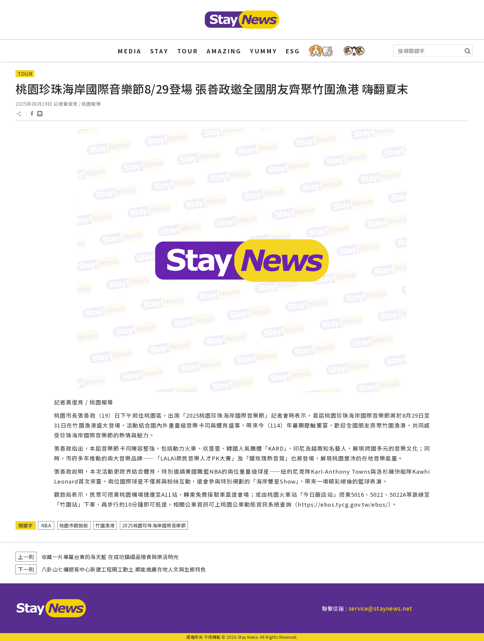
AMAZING (223, 50)
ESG (292, 50)
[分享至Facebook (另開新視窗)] (32, 113)
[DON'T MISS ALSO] (354, 50)
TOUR (187, 50)
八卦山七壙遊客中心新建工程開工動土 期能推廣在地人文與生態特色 (123, 569)
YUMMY (263, 50)
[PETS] (320, 50)
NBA (46, 525)
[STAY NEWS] (242, 20)
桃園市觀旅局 (74, 525)
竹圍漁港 (105, 525)
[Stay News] (49, 608)
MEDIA (130, 50)
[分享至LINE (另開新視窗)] (39, 113)
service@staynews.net (380, 608)
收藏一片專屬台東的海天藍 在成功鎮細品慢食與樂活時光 (110, 557)
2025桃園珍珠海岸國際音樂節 (154, 525)
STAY (159, 50)
